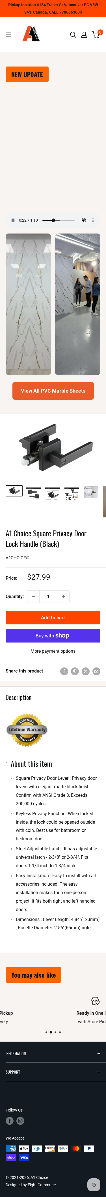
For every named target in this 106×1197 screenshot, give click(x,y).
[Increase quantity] (63, 597)
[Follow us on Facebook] (10, 1121)
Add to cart (53, 617)
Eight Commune (42, 1185)
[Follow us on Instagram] (20, 1121)
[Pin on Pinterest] (75, 671)
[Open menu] (8, 35)
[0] (95, 34)
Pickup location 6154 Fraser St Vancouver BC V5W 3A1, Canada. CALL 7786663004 (53, 8)
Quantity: (15, 596)
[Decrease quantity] (33, 597)
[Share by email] (96, 671)
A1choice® (17, 557)
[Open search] (73, 35)
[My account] (84, 35)
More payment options (53, 651)
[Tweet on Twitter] (86, 671)
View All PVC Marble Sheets (53, 391)
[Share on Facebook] (64, 671)
